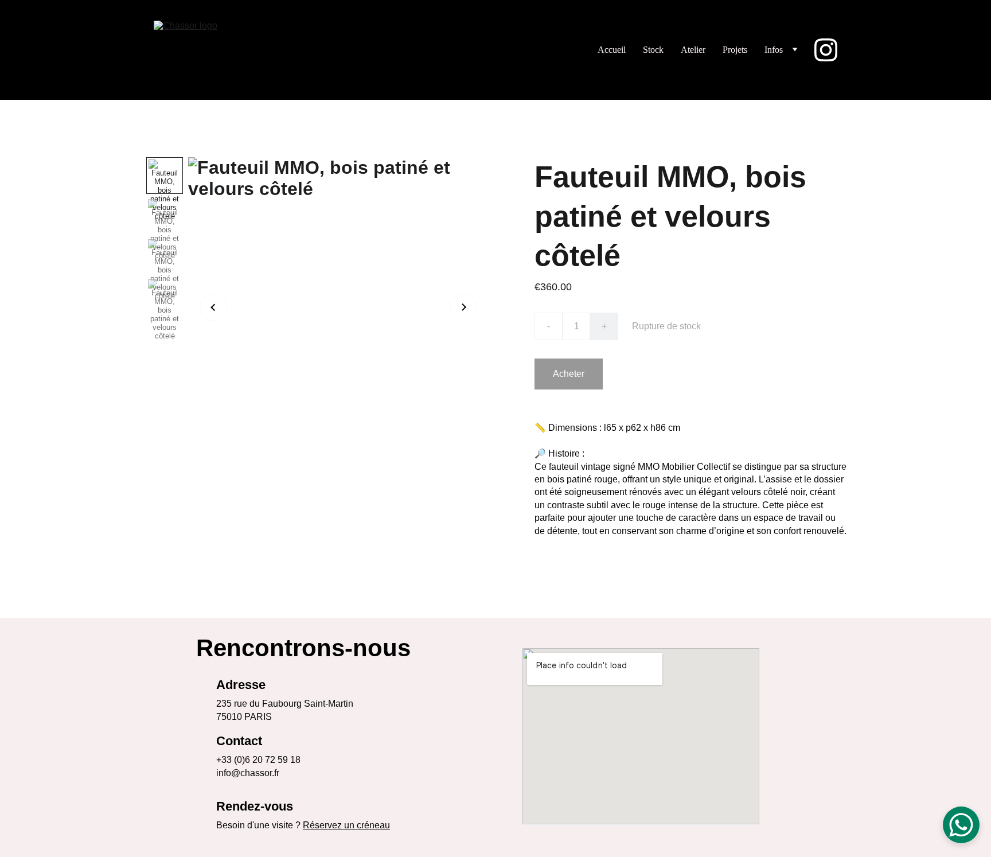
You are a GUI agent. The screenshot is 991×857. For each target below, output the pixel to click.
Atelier (693, 49)
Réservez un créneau (346, 825)
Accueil (612, 49)
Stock (653, 49)
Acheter (568, 374)
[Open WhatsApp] (961, 825)
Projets (735, 49)
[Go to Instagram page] (825, 49)
